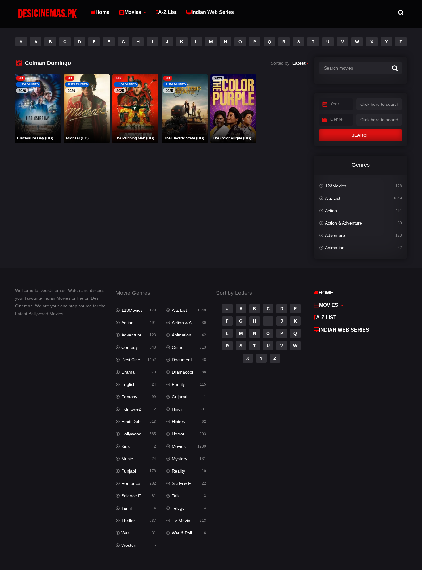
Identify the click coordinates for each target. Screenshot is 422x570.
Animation (334, 247)
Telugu (178, 508)
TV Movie (181, 520)
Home (102, 12)
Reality (178, 471)
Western (129, 545)
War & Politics (185, 532)
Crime (178, 347)
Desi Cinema (133, 359)
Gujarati (179, 396)
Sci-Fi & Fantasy (188, 483)
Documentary (185, 359)
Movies (132, 12)
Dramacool (182, 372)
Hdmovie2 (131, 409)
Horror (178, 433)
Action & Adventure (343, 223)
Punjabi (128, 471)
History (178, 421)
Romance (130, 483)
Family (178, 384)
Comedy (129, 347)
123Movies (335, 185)
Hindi (177, 409)
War (125, 532)
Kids (125, 446)
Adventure (335, 235)
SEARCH (360, 135)
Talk (175, 495)
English (128, 384)
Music (127, 458)
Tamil (126, 508)
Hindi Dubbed (134, 421)
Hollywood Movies (138, 433)
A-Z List (167, 12)
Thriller (128, 520)
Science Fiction (136, 495)
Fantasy (129, 396)
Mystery (179, 458)
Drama (128, 372)
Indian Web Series (213, 12)
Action (331, 210)
